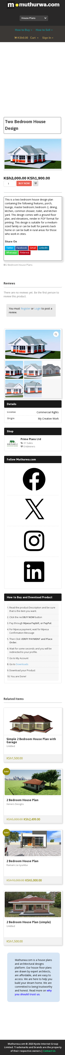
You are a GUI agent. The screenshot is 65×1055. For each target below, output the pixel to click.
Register (25, 308)
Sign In (46, 37)
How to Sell (43, 29)
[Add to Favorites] (35, 183)
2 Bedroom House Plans (19, 264)
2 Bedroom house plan (47, 272)
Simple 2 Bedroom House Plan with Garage (31, 740)
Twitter (9, 247)
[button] (56, 334)
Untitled (10, 746)
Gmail (33, 247)
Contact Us (49, 1050)
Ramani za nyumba (17, 865)
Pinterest (24, 252)
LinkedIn (43, 247)
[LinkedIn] (34, 584)
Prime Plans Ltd (31, 439)
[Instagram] (34, 553)
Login (37, 308)
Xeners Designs (15, 804)
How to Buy (22, 29)
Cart (27, 37)
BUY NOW (24, 183)
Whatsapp (11, 252)
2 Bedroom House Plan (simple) (28, 922)
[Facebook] (34, 492)
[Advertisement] (32, 84)
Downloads (22, 664)
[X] (34, 523)
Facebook (22, 247)
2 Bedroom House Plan (22, 800)
